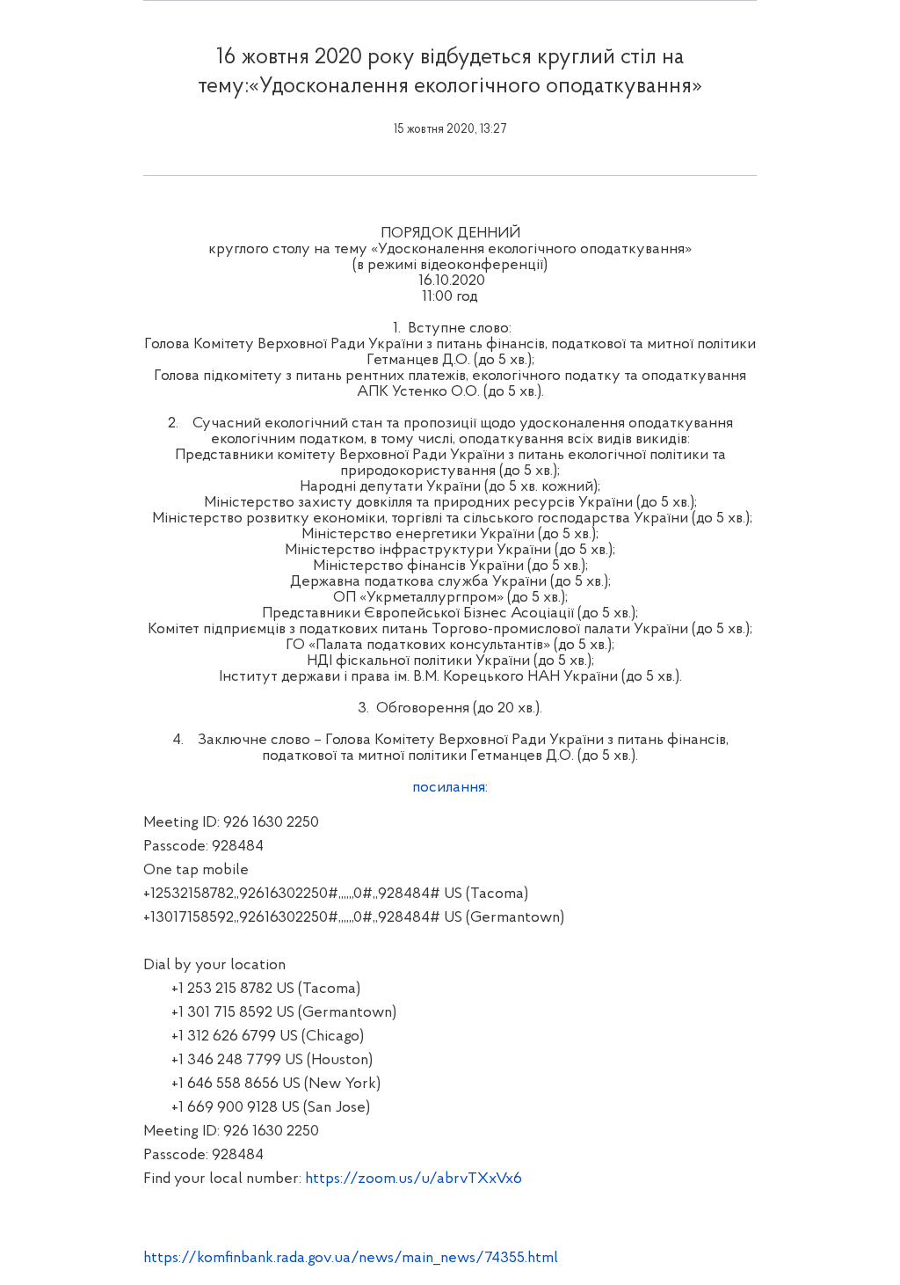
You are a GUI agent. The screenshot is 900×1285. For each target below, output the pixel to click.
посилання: (450, 788)
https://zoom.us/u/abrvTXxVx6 (413, 1179)
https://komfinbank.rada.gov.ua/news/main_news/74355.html (350, 1259)
